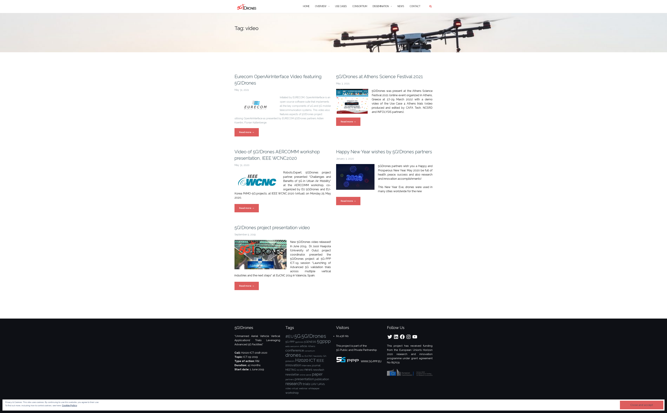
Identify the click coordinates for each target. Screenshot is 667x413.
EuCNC (309, 355)
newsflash (318, 369)
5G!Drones (313, 336)
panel (308, 375)
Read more (249, 133)
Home (306, 6)
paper (317, 374)
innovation (293, 365)
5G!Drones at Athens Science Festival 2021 (379, 76)
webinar (303, 388)
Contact (415, 6)
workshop (292, 392)
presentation (304, 379)
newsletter (292, 374)
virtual (295, 388)
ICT (312, 360)
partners (289, 379)
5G (297, 336)
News (400, 6)
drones (293, 355)
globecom (290, 361)
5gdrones (299, 342)
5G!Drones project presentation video (272, 227)
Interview (306, 365)
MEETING (290, 369)
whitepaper (314, 388)
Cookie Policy (69, 405)
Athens (311, 346)
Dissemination (381, 6)
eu (303, 356)
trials (306, 384)
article (303, 346)
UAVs (321, 384)
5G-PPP (289, 341)
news (308, 369)
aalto (287, 346)
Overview (320, 6)
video (288, 388)
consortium (310, 351)
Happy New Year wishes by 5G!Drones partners (384, 151)
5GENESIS (310, 341)
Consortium (359, 6)
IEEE (320, 360)
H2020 (301, 360)
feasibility (317, 356)
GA (324, 355)
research (293, 383)
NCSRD (300, 370)
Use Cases (341, 6)
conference (294, 350)
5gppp (324, 341)
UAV (314, 384)
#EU (289, 336)
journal (316, 365)
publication (322, 379)
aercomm (294, 346)
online (302, 375)
